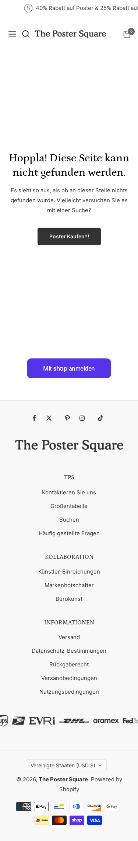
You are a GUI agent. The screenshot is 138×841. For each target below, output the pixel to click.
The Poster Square (63, 779)
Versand (69, 637)
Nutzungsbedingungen (69, 691)
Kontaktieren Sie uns (69, 492)
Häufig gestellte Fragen (69, 533)
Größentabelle (69, 505)
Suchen (69, 519)
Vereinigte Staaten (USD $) (63, 765)
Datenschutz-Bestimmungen (69, 650)
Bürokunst (69, 598)
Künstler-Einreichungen (69, 571)
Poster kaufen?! (69, 236)
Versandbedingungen (69, 677)
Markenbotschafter (69, 585)
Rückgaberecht (69, 664)
